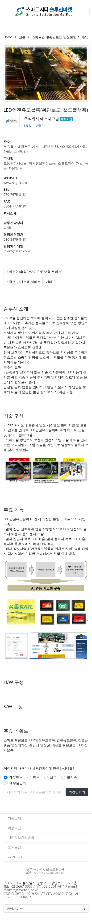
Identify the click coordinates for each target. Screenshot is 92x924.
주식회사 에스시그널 (41, 118)
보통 (53, 777)
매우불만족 (17, 783)
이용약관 (14, 828)
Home (8, 37)
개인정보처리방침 (21, 837)
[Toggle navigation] (85, 11)
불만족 (72, 777)
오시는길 (14, 847)
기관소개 (14, 818)
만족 (36, 777)
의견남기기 (77, 792)
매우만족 (16, 777)
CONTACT (15, 856)
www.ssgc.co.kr (16, 182)
